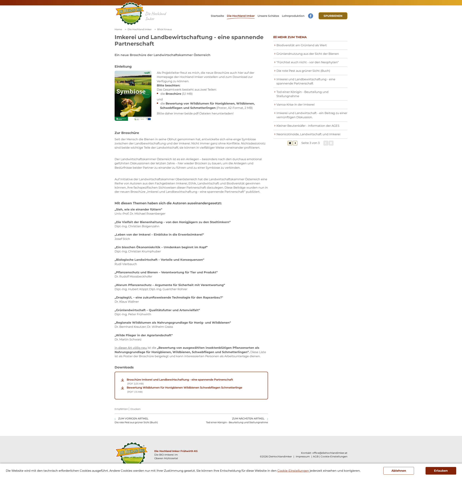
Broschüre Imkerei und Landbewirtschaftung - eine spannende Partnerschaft (180, 381)
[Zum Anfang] (290, 143)
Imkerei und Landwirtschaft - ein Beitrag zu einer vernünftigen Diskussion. (311, 115)
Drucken (135, 408)
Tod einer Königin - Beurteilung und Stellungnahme (302, 94)
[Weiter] (326, 143)
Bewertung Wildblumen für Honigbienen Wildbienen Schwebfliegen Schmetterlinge (184, 389)
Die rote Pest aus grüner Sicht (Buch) (303, 70)
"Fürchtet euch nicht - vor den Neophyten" (307, 62)
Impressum (302, 456)
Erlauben (441, 470)
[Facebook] (310, 15)
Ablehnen (398, 470)
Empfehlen (121, 408)
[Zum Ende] (331, 143)
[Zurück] (295, 143)
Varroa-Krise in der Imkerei (295, 104)
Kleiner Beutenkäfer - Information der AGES (307, 125)
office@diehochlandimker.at (329, 452)
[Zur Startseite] (130, 13)
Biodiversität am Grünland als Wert (301, 45)
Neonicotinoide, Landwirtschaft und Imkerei (308, 134)
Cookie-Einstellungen (334, 456)
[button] (268, 16)
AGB (316, 456)
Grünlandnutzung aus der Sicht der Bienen (307, 54)
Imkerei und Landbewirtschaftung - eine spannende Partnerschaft (305, 81)
